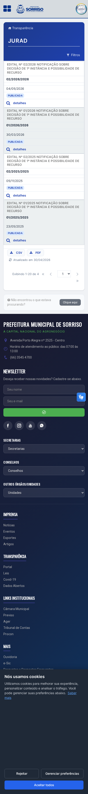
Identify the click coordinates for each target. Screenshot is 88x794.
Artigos (8, 544)
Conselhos (11, 462)
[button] (81, 8)
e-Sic (7, 663)
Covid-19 (9, 579)
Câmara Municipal (16, 609)
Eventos (9, 531)
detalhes (19, 103)
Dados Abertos (14, 586)
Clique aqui (70, 302)
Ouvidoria (10, 657)
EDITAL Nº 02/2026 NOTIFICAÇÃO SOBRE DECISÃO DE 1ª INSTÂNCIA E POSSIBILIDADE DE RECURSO (43, 68)
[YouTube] (30, 425)
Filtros (75, 55)
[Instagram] (19, 425)
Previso (8, 615)
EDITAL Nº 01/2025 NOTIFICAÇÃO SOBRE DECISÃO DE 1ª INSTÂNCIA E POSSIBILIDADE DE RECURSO (43, 207)
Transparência (22, 28)
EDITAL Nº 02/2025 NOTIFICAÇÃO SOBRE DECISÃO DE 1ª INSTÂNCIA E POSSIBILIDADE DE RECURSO (43, 160)
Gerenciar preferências (62, 773)
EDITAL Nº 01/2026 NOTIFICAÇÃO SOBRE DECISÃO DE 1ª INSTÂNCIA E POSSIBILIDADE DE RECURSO (43, 114)
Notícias (9, 525)
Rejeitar (21, 773)
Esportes (9, 538)
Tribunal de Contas (16, 628)
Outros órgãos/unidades (21, 484)
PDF (38, 252)
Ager (6, 621)
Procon (8, 634)
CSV (19, 252)
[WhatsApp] (41, 425)
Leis (6, 573)
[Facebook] (7, 425)
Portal (7, 567)
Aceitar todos (44, 785)
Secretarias (12, 440)
